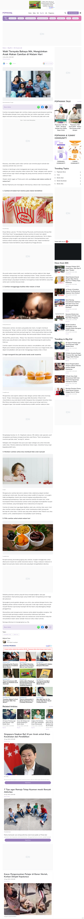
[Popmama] (7, 13)
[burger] (80, 13)
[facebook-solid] (42, 107)
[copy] (50, 107)
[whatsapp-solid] (38, 107)
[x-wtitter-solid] (46, 107)
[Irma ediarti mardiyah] (4, 641)
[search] (65, 13)
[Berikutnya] (53, 715)
